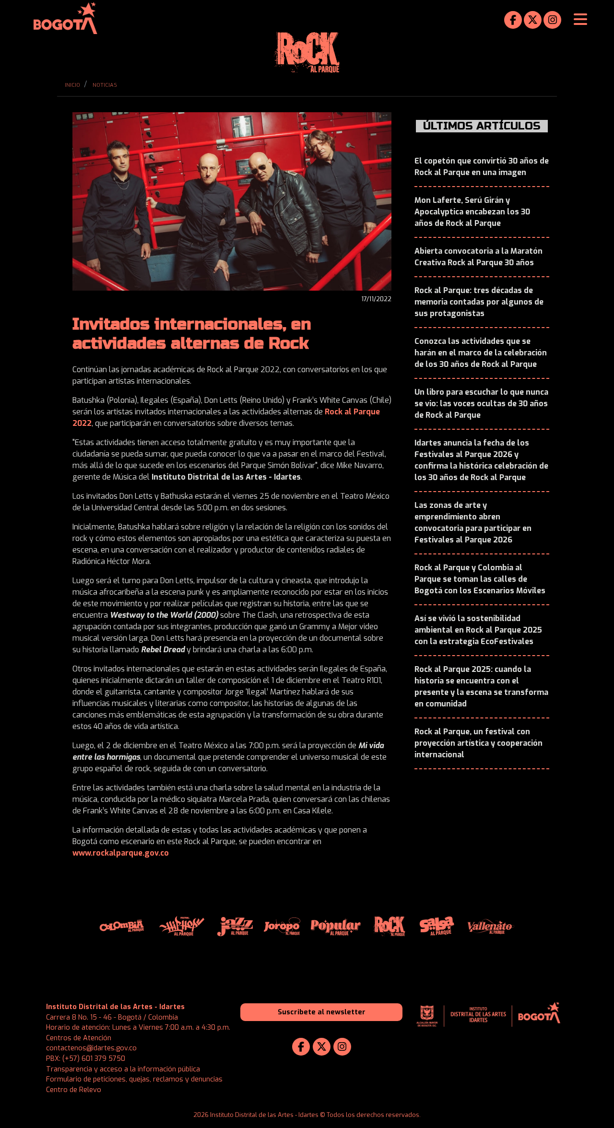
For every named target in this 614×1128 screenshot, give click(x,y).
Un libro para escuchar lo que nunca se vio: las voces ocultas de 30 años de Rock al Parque (481, 403)
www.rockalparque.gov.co (120, 853)
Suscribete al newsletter (322, 1012)
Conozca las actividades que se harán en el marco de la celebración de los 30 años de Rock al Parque (480, 352)
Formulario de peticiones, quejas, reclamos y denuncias (134, 1079)
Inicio (72, 85)
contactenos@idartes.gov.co (91, 1048)
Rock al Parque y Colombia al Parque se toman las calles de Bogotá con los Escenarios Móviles (479, 579)
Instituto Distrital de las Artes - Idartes (115, 1006)
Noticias (105, 85)
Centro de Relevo (73, 1089)
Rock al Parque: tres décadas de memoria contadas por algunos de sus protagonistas (478, 301)
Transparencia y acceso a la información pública (123, 1069)
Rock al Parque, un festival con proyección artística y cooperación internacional (478, 743)
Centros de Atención (78, 1038)
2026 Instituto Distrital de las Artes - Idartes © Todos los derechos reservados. (307, 1115)
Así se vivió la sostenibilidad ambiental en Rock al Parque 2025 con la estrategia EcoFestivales (478, 629)
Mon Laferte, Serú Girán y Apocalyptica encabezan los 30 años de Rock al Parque (472, 211)
